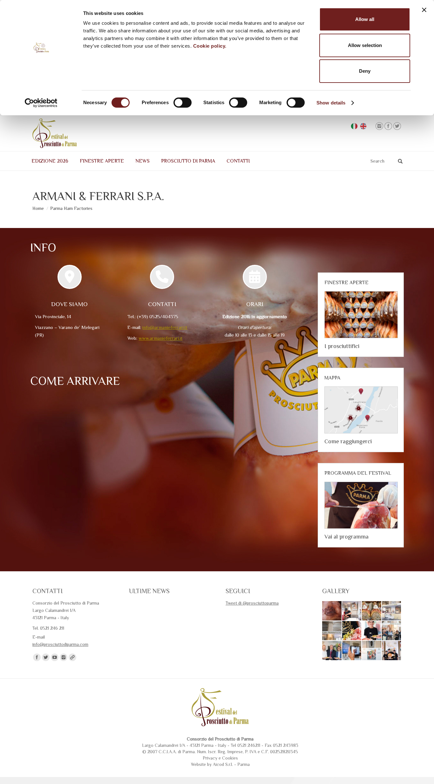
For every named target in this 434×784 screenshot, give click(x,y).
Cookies (230, 758)
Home (38, 208)
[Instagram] (379, 126)
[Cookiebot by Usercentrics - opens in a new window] (41, 103)
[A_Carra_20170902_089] (372, 651)
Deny (364, 71)
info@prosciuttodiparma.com (60, 644)
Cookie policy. (210, 46)
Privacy (210, 758)
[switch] (182, 102)
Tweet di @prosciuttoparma (252, 603)
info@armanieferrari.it (164, 327)
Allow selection (365, 45)
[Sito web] (72, 657)
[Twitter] (397, 126)
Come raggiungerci (348, 441)
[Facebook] (388, 126)
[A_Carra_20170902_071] (352, 611)
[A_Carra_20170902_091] (332, 651)
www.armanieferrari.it (160, 338)
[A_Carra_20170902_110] (352, 631)
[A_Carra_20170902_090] (352, 651)
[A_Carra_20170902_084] (392, 651)
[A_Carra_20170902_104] (392, 631)
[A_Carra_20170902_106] (372, 631)
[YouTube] (54, 657)
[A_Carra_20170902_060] (332, 631)
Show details (330, 102)
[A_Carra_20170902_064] (392, 611)
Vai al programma (346, 536)
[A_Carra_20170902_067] (372, 611)
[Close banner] (424, 10)
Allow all (364, 19)
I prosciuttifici (341, 346)
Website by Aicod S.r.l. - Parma (220, 764)
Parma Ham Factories (71, 208)
